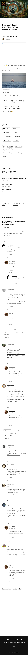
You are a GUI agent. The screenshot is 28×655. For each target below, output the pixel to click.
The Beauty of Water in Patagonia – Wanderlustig (13, 430)
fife (4, 146)
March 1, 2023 (6, 227)
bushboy (8, 505)
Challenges (14, 36)
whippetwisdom (10, 386)
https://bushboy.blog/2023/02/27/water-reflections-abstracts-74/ (16, 516)
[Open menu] (26, 3)
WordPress (17, 652)
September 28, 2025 (6, 186)
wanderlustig (9, 346)
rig (3, 149)
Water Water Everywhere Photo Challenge (13, 153)
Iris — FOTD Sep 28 (7, 184)
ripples (7, 149)
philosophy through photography (13, 246)
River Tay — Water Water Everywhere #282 (9, 172)
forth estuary (10, 146)
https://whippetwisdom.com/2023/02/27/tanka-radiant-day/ (16, 400)
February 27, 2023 (10, 344)
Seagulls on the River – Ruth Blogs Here (11, 229)
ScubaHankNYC (10, 291)
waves (4, 156)
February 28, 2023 (10, 289)
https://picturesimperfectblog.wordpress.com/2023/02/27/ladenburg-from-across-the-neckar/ (16, 472)
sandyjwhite (9, 447)
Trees (13, 149)
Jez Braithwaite (18, 146)
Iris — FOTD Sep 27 (7, 189)
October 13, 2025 (5, 175)
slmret (8, 546)
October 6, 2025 (5, 180)
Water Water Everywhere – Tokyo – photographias (13, 329)
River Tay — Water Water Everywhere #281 (14, 178)
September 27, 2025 (6, 192)
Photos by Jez (12, 3)
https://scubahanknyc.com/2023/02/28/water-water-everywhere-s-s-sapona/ (16, 302)
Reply (5, 241)
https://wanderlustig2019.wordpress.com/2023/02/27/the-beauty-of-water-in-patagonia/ (16, 355)
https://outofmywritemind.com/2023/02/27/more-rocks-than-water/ (16, 454)
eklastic (8, 466)
